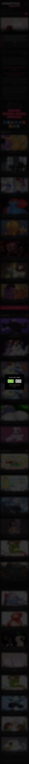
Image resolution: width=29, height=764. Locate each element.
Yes (11, 381)
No (18, 381)
